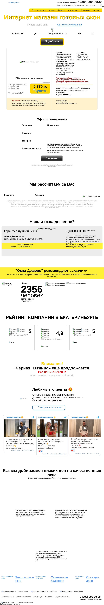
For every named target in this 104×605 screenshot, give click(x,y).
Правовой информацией (90, 200)
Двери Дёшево (78, 591)
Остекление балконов (56, 10)
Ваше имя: (9, 195)
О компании (85, 10)
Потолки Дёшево (52, 591)
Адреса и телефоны (62, 597)
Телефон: (39, 195)
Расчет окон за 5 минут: (66, 3)
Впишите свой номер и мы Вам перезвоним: (70, 5)
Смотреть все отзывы (50, 407)
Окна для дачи (73, 10)
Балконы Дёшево (23, 591)
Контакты (96, 10)
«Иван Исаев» (98, 599)
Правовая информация (25, 602)
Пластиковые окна (39, 10)
